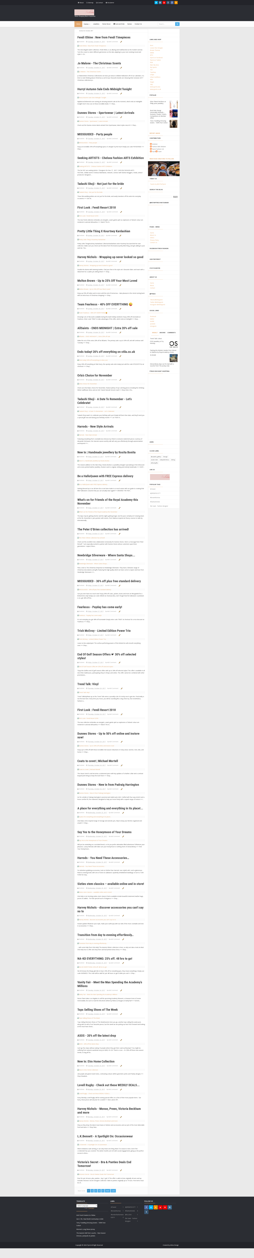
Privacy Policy (154, 240)
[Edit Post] (121, 41)
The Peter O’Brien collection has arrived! (103, 529)
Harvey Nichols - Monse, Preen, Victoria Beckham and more (109, 1110)
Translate (91, 1208)
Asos (151, 45)
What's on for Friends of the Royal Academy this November (107, 501)
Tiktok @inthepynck (156, 300)
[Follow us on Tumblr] (168, 2)
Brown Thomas (155, 50)
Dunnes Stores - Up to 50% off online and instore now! (108, 735)
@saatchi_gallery (156, 457)
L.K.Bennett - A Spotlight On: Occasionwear (105, 1136)
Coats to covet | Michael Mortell (97, 761)
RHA (151, 62)
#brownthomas (155, 497)
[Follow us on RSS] (156, 1207)
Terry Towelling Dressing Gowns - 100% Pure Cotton (159, 122)
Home (152, 233)
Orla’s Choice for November (94, 375)
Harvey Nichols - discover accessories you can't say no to (110, 909)
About (81, 3)
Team (160, 151)
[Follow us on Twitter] (156, 2)
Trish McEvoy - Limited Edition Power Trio (104, 631)
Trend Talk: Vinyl (88, 684)
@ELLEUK (128, 1215)
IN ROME (153, 355)
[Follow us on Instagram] (170, 1207)
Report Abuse (155, 133)
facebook (153, 316)
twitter (152, 319)
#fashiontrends (155, 502)
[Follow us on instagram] (160, 2)
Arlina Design (174, 1245)
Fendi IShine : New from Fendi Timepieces (103, 37)
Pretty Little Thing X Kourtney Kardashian (103, 231)
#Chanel (152, 489)
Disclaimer (110, 3)
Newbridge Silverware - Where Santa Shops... (106, 555)
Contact (100, 3)
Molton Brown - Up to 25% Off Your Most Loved (107, 281)
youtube (152, 324)
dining (173, 460)
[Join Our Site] (176, 2)
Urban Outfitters (155, 77)
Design (165, 457)
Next (107, 1191)
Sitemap (90, 3)
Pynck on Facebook (156, 58)
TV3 (151, 70)
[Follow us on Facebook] (172, 2)
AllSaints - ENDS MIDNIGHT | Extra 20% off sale (107, 328)
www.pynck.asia (155, 87)
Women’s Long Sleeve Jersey (85, 1229)
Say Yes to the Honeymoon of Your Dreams (104, 832)
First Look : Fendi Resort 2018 (96, 207)
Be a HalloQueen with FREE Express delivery (105, 476)
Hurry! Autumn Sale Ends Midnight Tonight (104, 89)
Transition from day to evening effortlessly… (105, 935)
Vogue (152, 82)
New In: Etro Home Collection (95, 1061)
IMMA (152, 53)
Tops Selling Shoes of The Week (97, 1010)
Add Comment (113, 42)
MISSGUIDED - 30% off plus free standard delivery (109, 581)
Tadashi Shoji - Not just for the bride (100, 184)
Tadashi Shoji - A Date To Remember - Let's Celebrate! (104, 401)
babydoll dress (164, 460)
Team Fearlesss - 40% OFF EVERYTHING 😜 (105, 304)
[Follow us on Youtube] (164, 2)
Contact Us (153, 242)
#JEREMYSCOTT (155, 493)
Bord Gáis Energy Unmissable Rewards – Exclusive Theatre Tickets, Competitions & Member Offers (158, 114)
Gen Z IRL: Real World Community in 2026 (89, 1219)
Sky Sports (153, 67)
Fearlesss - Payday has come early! (99, 607)
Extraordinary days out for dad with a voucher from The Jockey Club (162, 365)
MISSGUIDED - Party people (94, 134)
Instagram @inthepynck (157, 304)
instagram (153, 326)
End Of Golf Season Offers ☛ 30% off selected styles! (106, 656)
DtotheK (154, 144)
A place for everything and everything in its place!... (110, 808)
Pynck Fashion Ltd (158, 149)
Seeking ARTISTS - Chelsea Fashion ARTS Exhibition (110, 158)
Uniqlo (152, 75)
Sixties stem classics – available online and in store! (110, 884)
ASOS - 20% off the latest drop (96, 1035)
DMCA (152, 238)
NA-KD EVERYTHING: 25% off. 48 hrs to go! (104, 958)
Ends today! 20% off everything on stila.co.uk (106, 352)
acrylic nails (154, 460)
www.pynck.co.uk (155, 89)
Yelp (151, 84)
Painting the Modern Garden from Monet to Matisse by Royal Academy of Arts (163, 351)
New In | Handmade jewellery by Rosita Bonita (106, 452)
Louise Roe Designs (156, 48)
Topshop (153, 72)
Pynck (154, 151)
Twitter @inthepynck (156, 302)
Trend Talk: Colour (156, 338)
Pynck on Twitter (155, 60)
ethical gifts (154, 463)
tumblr (152, 321)
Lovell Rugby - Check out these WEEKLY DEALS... (108, 1085)
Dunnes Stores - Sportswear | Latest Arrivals (105, 113)
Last (113, 1191)
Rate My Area (154, 65)
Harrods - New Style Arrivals (95, 426)
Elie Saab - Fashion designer (159, 506)
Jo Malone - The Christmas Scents (99, 63)
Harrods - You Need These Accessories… (103, 858)
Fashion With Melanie (159, 146)
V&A (151, 79)
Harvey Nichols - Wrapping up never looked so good (110, 257)
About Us (153, 235)
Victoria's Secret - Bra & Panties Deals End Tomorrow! (104, 1164)
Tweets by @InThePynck (158, 184)
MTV (151, 55)
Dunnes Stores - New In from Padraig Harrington (108, 784)
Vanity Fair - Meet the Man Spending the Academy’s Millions (109, 984)
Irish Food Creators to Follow (162, 159)
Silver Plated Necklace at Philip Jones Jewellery (158, 102)
